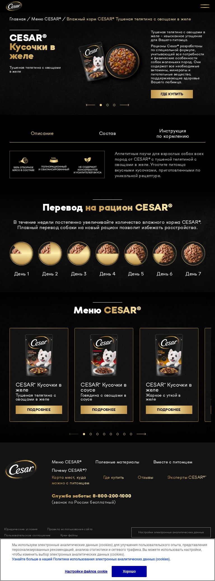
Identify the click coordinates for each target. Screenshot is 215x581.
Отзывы (145, 477)
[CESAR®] (14, 6)
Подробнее (39, 409)
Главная (18, 19)
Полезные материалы (117, 462)
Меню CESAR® (46, 19)
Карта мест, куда (70, 480)
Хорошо (129, 571)
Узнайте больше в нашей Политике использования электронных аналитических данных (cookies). (91, 559)
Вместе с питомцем (173, 462)
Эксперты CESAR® (186, 477)
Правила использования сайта (70, 529)
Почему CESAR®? (69, 470)
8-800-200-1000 (112, 496)
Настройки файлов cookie (86, 571)
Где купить (172, 94)
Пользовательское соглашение (27, 535)
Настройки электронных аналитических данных (171, 532)
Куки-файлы (69, 535)
